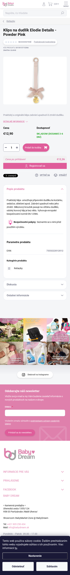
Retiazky (18, 268)
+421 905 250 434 (16, 524)
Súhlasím (52, 566)
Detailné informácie (14, 121)
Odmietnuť (18, 566)
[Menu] (66, 4)
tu (16, 548)
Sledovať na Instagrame (38, 375)
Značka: (9, 50)
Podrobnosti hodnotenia (44, 42)
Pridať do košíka (33, 147)
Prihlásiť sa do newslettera (20, 432)
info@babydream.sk (18, 527)
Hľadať (62, 13)
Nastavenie (35, 555)
